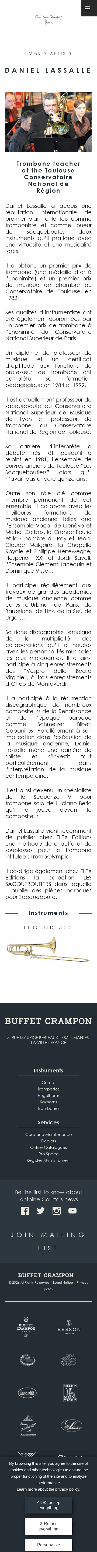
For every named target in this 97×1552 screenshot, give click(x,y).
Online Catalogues (48, 1147)
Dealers (48, 1140)
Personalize (48, 1545)
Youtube (72, 1211)
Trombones (48, 1108)
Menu (89, 8)
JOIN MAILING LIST (49, 1241)
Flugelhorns (49, 1095)
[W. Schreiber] (70, 1425)
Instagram (57, 1211)
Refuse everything (48, 1526)
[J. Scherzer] (26, 1425)
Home (33, 53)
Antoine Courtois (48, 21)
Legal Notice (63, 1282)
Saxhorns (48, 1101)
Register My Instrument (49, 1160)
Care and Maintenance (48, 1134)
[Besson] (70, 1327)
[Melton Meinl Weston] (70, 1393)
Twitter (41, 1211)
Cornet (49, 1082)
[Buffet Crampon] (26, 1327)
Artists (61, 53)
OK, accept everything (50, 1505)
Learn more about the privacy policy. (48, 1489)
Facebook (25, 1211)
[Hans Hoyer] (70, 1360)
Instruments (48, 1070)
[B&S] (26, 1360)
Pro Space (49, 1153)
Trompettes (49, 1089)
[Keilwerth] (26, 1393)
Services (48, 1122)
